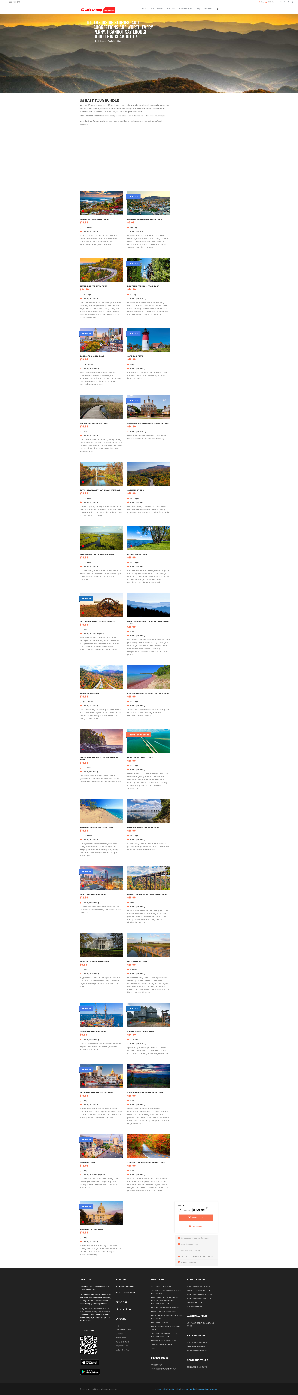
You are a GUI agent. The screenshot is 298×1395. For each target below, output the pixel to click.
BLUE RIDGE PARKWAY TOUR (93, 286)
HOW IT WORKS (156, 9)
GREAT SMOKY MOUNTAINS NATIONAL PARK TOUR (148, 622)
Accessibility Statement (207, 1389)
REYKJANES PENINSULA (196, 1346)
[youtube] (289, 2)
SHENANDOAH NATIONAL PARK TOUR (145, 1092)
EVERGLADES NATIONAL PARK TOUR (97, 554)
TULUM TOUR (156, 1365)
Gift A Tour (197, 1226)
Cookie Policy (174, 1389)
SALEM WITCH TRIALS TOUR (140, 1031)
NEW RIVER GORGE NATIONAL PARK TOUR (147, 894)
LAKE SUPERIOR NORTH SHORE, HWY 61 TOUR (99, 758)
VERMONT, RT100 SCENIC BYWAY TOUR (146, 1162)
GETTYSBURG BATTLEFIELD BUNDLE (97, 621)
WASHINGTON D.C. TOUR (91, 1229)
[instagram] (292, 2)
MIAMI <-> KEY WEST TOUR (140, 757)
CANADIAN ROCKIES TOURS (198, 1286)
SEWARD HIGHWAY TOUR (161, 1344)
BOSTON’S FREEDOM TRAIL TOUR (143, 286)
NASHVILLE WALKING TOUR (93, 894)
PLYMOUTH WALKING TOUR (93, 1031)
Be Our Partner (122, 1338)
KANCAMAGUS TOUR (90, 693)
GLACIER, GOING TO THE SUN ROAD (165, 1307)
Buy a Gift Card (122, 1342)
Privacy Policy (161, 1389)
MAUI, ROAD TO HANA (160, 1322)
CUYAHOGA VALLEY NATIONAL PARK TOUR (100, 490)
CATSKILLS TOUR (135, 490)
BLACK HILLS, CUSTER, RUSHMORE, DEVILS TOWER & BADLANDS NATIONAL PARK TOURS (165, 1300)
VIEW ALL (154, 1348)
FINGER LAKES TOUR (137, 554)
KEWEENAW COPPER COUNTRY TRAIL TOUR (148, 693)
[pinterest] (284, 2)
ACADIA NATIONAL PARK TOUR (94, 219)
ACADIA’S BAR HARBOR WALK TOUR (144, 219)
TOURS (143, 9)
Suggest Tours (122, 1346)
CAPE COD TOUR (135, 356)
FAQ (198, 9)
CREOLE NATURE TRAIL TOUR (94, 423)
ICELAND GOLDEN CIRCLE (197, 1342)
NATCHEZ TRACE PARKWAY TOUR (143, 827)
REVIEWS (171, 9)
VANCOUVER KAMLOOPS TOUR (199, 1294)
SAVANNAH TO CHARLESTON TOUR (96, 1092)
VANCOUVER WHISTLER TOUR (199, 1298)
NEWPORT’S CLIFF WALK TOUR (95, 961)
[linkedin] (280, 2)
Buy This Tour (197, 1218)
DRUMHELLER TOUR (194, 1302)
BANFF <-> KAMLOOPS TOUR (198, 1290)
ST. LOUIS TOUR (87, 1162)
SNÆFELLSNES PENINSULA (197, 1350)
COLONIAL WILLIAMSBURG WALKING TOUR (148, 423)
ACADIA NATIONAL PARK (161, 1286)
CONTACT (208, 9)
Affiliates (119, 1334)
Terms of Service (188, 1389)
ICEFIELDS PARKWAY (195, 1306)
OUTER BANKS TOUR (137, 961)
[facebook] (277, 2)
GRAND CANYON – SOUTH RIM (163, 1311)
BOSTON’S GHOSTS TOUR (92, 356)
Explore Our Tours (123, 1350)
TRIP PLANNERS (185, 9)
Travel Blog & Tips (123, 1330)
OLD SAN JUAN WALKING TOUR (163, 1340)
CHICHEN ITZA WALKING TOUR (163, 1369)
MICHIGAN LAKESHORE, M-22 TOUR (96, 827)
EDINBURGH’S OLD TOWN (197, 1367)
